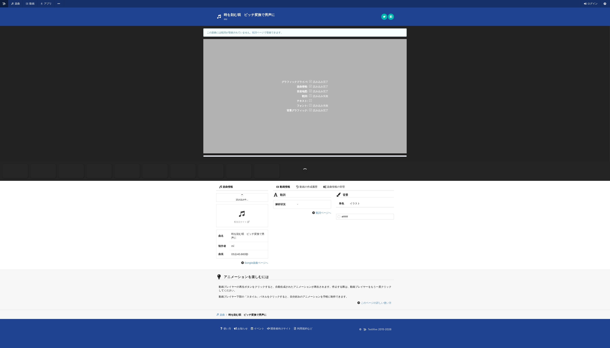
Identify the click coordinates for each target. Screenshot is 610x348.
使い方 (227, 328)
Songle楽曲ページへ (256, 262)
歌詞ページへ (323, 212)
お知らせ (242, 328)
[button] (391, 17)
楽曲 (222, 314)
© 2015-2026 (375, 329)
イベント (259, 328)
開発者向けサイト (281, 328)
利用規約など (304, 328)
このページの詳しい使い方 (376, 302)
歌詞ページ (258, 32)
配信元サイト (240, 222)
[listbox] (59, 3)
